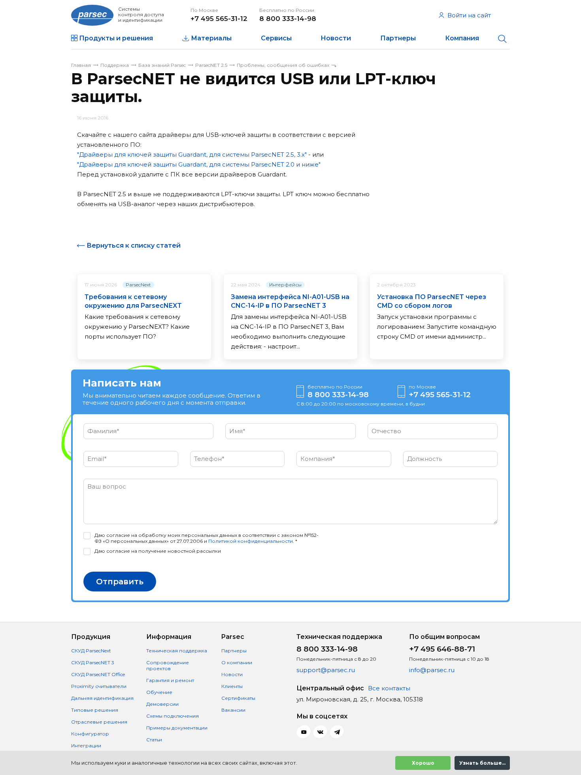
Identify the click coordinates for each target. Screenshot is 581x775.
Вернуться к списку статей (134, 245)
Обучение (159, 692)
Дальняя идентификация (102, 698)
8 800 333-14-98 (287, 19)
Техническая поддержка (176, 651)
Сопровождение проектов (167, 665)
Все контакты (389, 688)
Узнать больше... (482, 763)
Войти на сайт (469, 15)
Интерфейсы (285, 285)
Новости (336, 38)
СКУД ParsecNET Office (98, 674)
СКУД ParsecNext (91, 651)
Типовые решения (94, 710)
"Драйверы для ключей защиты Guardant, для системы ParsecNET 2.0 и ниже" (199, 164)
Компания (462, 38)
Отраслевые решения (99, 722)
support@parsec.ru (325, 670)
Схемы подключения (172, 716)
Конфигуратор (90, 734)
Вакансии (233, 710)
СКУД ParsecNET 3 (92, 662)
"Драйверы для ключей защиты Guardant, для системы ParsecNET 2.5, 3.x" (192, 154)
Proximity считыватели (98, 686)
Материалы (211, 38)
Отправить (119, 581)
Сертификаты (238, 698)
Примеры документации (177, 728)
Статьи (154, 740)
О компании (236, 662)
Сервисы (276, 38)
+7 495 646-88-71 (442, 649)
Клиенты (232, 686)
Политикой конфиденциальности (250, 541)
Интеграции (86, 745)
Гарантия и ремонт (170, 680)
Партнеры (398, 38)
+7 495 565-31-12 (219, 19)
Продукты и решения (116, 38)
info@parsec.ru (432, 670)
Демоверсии (162, 704)
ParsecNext (138, 285)
